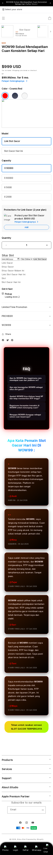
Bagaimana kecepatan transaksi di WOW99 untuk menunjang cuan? (24, 406)
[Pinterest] (13, 341)
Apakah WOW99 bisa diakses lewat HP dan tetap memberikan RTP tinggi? (26, 397)
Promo (5, 850)
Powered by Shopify (35, 839)
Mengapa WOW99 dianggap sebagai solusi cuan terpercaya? (25, 416)
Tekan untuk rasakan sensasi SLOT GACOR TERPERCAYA (26, 727)
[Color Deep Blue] (15, 96)
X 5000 (8, 187)
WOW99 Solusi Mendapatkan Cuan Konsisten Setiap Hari (26, 3)
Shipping (15, 70)
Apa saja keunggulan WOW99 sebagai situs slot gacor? (26, 388)
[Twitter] (8, 341)
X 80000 (8, 178)
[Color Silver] (24, 96)
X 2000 (8, 196)
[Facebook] (4, 341)
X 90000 (8, 168)
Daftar (26, 850)
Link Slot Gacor (12, 141)
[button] (26, 307)
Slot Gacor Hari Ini (13, 151)
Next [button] (50, 3)
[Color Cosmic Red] (5, 95)
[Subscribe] (42, 809)
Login (15, 850)
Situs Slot (21, 839)
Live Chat (46, 850)
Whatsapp (36, 850)
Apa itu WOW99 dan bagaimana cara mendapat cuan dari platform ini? (25, 379)
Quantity (6, 238)
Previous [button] (2, 3)
